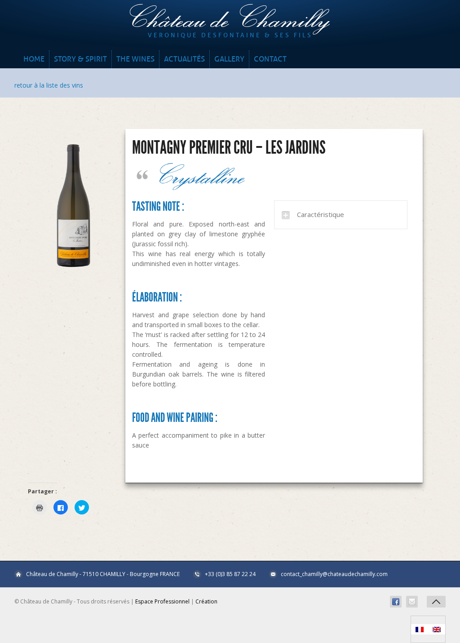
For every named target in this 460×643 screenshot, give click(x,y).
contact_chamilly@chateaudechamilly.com (334, 574)
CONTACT (270, 59)
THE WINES (135, 59)
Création (206, 601)
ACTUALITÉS (184, 59)
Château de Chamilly (230, 17)
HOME (33, 59)
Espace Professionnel (162, 601)
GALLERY (229, 59)
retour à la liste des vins (48, 85)
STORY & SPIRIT (80, 59)
